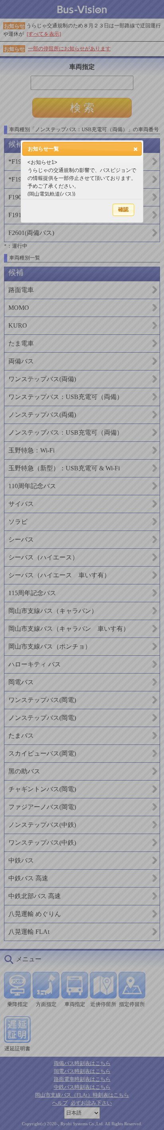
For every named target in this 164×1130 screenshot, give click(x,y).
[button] (135, 149)
